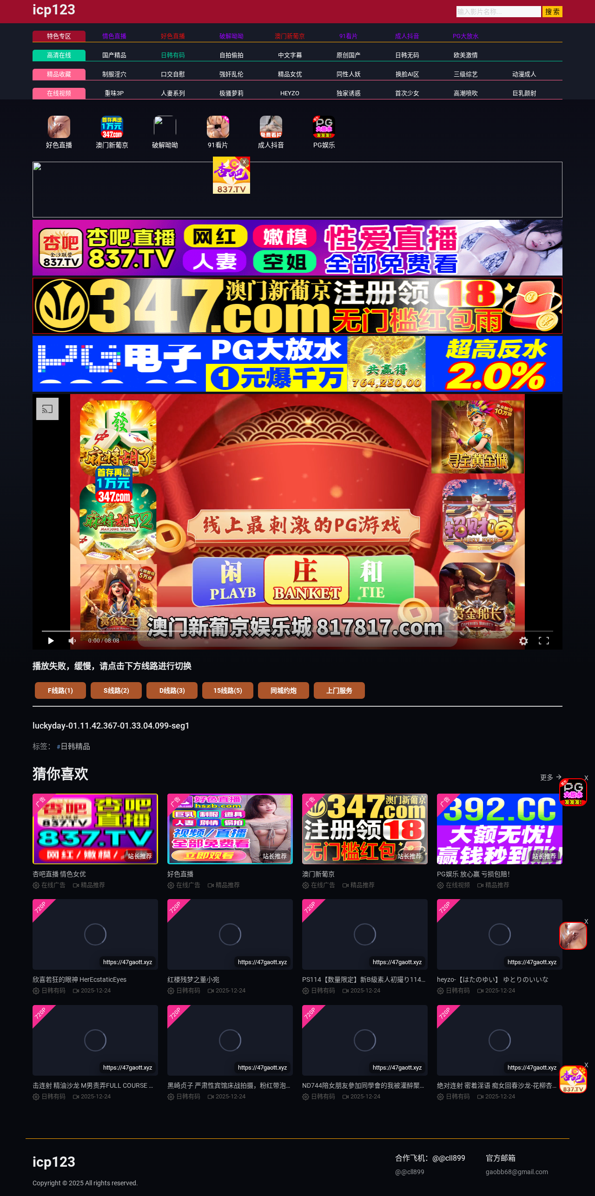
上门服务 (339, 690)
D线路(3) (172, 690)
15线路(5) (227, 690)
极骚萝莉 (231, 93)
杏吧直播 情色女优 (59, 874)
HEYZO (289, 93)
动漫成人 (524, 74)
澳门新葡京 (318, 874)
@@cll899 (409, 1172)
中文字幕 (290, 55)
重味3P (114, 93)
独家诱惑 (349, 93)
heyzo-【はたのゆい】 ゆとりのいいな (493, 979)
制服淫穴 (114, 74)
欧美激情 (466, 55)
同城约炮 (284, 690)
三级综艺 (466, 74)
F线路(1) (60, 690)
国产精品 (114, 55)
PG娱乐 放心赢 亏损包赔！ (475, 874)
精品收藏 (59, 74)
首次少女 (407, 93)
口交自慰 (173, 74)
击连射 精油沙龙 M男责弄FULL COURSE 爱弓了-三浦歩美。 (118, 1085)
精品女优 (290, 74)
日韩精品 (75, 746)
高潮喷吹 (466, 93)
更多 (546, 777)
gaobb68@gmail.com (517, 1172)
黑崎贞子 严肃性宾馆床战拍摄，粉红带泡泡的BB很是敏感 (250, 1085)
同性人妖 (349, 74)
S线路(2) (116, 690)
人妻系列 (173, 93)
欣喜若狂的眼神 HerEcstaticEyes (79, 979)
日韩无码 (407, 55)
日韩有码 (173, 55)
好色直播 (180, 874)
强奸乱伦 (231, 74)
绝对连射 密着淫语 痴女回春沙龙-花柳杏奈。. (502, 1085)
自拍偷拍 (231, 55)
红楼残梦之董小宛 (193, 979)
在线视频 (59, 93)
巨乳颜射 (524, 93)
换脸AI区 (407, 74)
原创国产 (349, 55)
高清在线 (59, 55)
